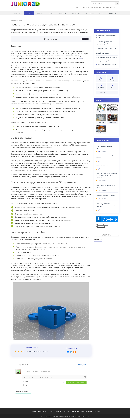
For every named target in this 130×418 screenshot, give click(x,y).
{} (48, 377)
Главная (17, 13)
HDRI (101, 13)
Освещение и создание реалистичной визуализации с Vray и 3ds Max (105, 43)
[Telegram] (71, 352)
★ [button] (15, 351)
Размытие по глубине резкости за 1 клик (106, 186)
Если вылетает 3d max (103, 165)
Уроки (29, 13)
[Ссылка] (45, 377)
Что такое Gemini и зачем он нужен (105, 147)
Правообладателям (94, 7)
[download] (106, 226)
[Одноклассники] (74, 352)
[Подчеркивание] (29, 377)
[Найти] (117, 3)
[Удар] (32, 377)
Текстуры (75, 13)
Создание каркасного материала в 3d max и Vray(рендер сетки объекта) (107, 175)
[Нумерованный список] (34, 377)
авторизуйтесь (81, 365)
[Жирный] (24, 377)
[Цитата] (40, 377)
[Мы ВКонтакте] (118, 7)
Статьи (40, 13)
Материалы (89, 13)
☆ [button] (24, 351)
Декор (51, 13)
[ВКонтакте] (68, 352)
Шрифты (112, 13)
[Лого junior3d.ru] (25, 3)
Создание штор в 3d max (105, 61)
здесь (80, 58)
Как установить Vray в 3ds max (106, 48)
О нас (83, 7)
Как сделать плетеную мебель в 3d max (106, 157)
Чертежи (97, 411)
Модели (62, 13)
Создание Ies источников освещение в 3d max (104, 52)
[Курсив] (27, 377)
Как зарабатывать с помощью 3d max (106, 36)
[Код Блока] (42, 377)
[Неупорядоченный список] (37, 377)
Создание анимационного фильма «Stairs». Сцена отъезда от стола (106, 205)
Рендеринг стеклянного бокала (107, 57)
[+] (51, 377)
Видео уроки (42, 411)
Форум (77, 7)
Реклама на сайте (109, 7)
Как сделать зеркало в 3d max (106, 195)
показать (85, 39)
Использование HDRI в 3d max (106, 64)
